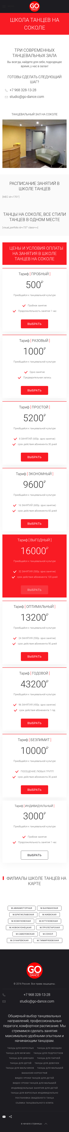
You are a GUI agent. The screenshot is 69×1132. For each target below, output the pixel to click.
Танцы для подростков (48, 1053)
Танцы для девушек (21, 1058)
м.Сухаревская (19, 940)
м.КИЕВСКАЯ (49, 914)
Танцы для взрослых (20, 1048)
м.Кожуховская (21, 921)
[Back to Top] (46, 1123)
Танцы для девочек (47, 1063)
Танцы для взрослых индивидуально (34, 1093)
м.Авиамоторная (21, 908)
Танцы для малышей (50, 1068)
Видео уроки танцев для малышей (34, 1083)
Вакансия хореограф (34, 1073)
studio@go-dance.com (27, 97)
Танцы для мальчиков (20, 1068)
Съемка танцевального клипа (34, 1103)
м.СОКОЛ (48, 934)
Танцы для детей (20, 1063)
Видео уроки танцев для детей (34, 1078)
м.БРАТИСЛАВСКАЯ (23, 914)
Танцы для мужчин (18, 1053)
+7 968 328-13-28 (23, 90)
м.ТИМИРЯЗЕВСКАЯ (48, 940)
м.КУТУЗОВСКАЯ (48, 921)
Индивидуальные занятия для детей (34, 1088)
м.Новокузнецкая (20, 927)
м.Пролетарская (50, 927)
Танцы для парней (48, 1058)
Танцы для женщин (49, 1048)
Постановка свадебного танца (34, 1098)
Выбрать (34, 324)
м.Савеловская (25, 934)
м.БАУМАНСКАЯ (49, 908)
